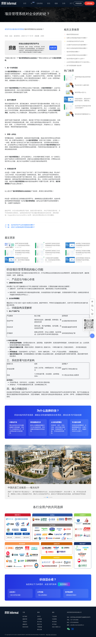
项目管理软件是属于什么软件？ (74, 58)
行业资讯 (54, 619)
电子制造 (25, 616)
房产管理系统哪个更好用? (73, 65)
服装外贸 (25, 619)
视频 (56, 3)
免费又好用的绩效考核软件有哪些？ (76, 38)
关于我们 (54, 624)
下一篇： (20, 227)
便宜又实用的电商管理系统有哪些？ (76, 48)
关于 (71, 3)
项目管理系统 (19, 29)
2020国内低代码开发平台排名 (74, 41)
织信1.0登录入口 (56, 627)
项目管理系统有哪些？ (72, 52)
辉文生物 (39, 629)
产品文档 (54, 616)
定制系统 (40, 3)
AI (32, 2)
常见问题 (11, 29)
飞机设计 (25, 621)
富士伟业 (39, 621)
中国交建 (39, 627)
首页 (24, 3)
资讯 (48, 3)
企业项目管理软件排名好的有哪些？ (76, 55)
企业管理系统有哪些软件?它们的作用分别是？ (77, 62)
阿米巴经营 (25, 627)
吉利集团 (39, 619)
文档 (63, 3)
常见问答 (54, 621)
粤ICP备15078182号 (51, 634)
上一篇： (20, 225)
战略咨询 (25, 624)
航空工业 (39, 624)
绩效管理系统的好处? (71, 34)
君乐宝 (39, 616)
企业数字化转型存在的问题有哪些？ (76, 45)
